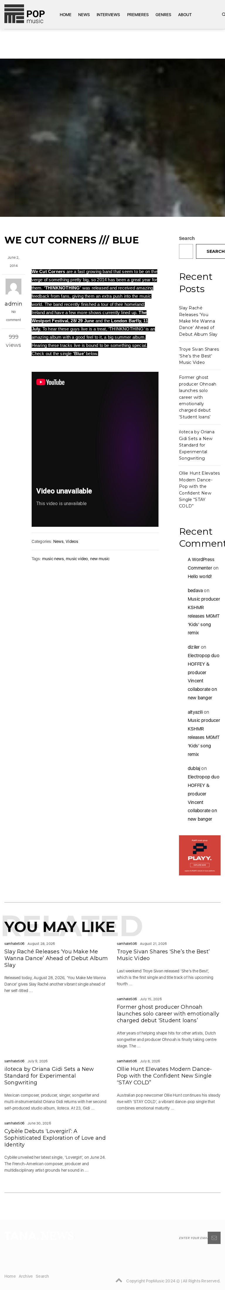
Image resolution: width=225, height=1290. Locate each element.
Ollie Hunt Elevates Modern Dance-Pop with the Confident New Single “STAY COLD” (164, 1076)
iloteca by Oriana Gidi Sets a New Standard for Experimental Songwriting (196, 445)
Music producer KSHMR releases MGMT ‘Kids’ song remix (204, 615)
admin (13, 304)
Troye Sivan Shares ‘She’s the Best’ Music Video (199, 356)
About (185, 14)
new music (100, 558)
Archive (26, 1276)
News (84, 14)
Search (187, 238)
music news (53, 558)
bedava (195, 590)
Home (65, 14)
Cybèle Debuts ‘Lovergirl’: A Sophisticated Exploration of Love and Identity (55, 1138)
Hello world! (200, 576)
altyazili (195, 712)
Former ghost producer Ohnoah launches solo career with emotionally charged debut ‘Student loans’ (198, 397)
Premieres (138, 14)
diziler (194, 647)
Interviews (108, 14)
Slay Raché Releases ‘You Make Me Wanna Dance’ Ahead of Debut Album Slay (198, 321)
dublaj (194, 768)
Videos (72, 541)
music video (77, 558)
